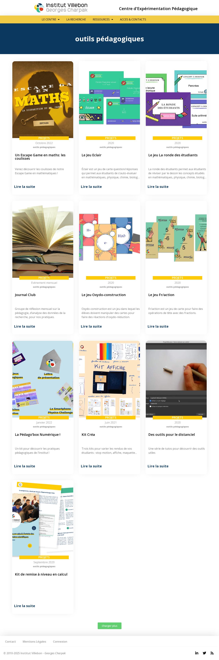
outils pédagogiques (44, 147)
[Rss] (212, 653)
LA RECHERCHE (76, 19)
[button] (109, 625)
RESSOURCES (101, 19)
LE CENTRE (49, 19)
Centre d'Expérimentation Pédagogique (158, 8)
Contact (10, 641)
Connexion (60, 641)
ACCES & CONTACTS (133, 19)
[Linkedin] (196, 653)
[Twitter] (204, 653)
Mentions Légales (34, 641)
